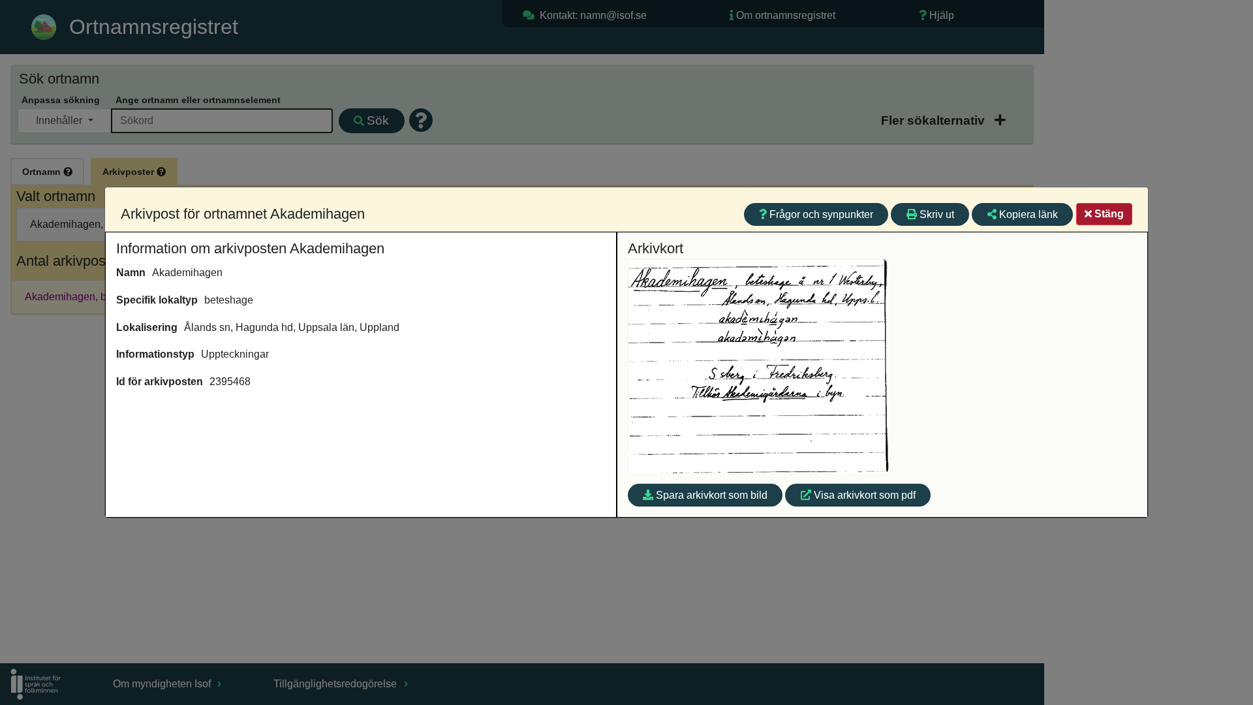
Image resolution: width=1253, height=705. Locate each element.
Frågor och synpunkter (821, 214)
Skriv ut (937, 214)
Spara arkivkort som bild (711, 495)
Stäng (1109, 213)
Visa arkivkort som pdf (865, 495)
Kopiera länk (1028, 214)
